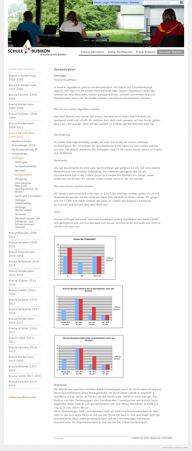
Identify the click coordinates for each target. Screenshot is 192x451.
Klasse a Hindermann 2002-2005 (22, 77)
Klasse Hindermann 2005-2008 (21, 106)
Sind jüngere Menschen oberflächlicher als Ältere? (26, 187)
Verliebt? (20, 214)
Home (97, 2)
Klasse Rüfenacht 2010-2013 (24, 263)
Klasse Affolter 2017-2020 (23, 368)
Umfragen (18, 158)
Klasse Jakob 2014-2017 (21, 339)
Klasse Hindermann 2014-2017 (21, 320)
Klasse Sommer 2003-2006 (23, 96)
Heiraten (20, 170)
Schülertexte (20, 153)
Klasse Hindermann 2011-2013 (21, 273)
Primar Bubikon (145, 52)
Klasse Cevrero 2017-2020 (23, 383)
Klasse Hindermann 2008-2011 (21, 125)
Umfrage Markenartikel (23, 209)
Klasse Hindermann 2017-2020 (21, 358)
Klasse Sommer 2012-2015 (23, 301)
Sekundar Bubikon (170, 52)
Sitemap (134, 2)
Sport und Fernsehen (28, 196)
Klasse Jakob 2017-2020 (25, 376)
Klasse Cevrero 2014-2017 (23, 349)
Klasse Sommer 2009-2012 (23, 244)
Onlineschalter (119, 2)
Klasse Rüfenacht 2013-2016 (24, 311)
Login (106, 2)
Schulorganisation (92, 52)
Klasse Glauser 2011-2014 (23, 282)
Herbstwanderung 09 (25, 149)
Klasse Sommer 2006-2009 (23, 115)
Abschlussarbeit (21, 141)
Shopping (21, 179)
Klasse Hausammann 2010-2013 (22, 254)
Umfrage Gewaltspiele (23, 202)
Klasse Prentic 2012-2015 (22, 292)
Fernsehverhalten (26, 166)
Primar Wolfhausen (120, 52)
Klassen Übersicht (23, 397)
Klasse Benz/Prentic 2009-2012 (22, 134)
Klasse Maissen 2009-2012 (23, 234)
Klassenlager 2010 (23, 145)
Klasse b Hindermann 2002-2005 (23, 87)
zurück (59, 438)
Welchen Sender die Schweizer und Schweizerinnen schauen (27, 223)
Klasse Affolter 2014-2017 (23, 330)
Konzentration (23, 174)
